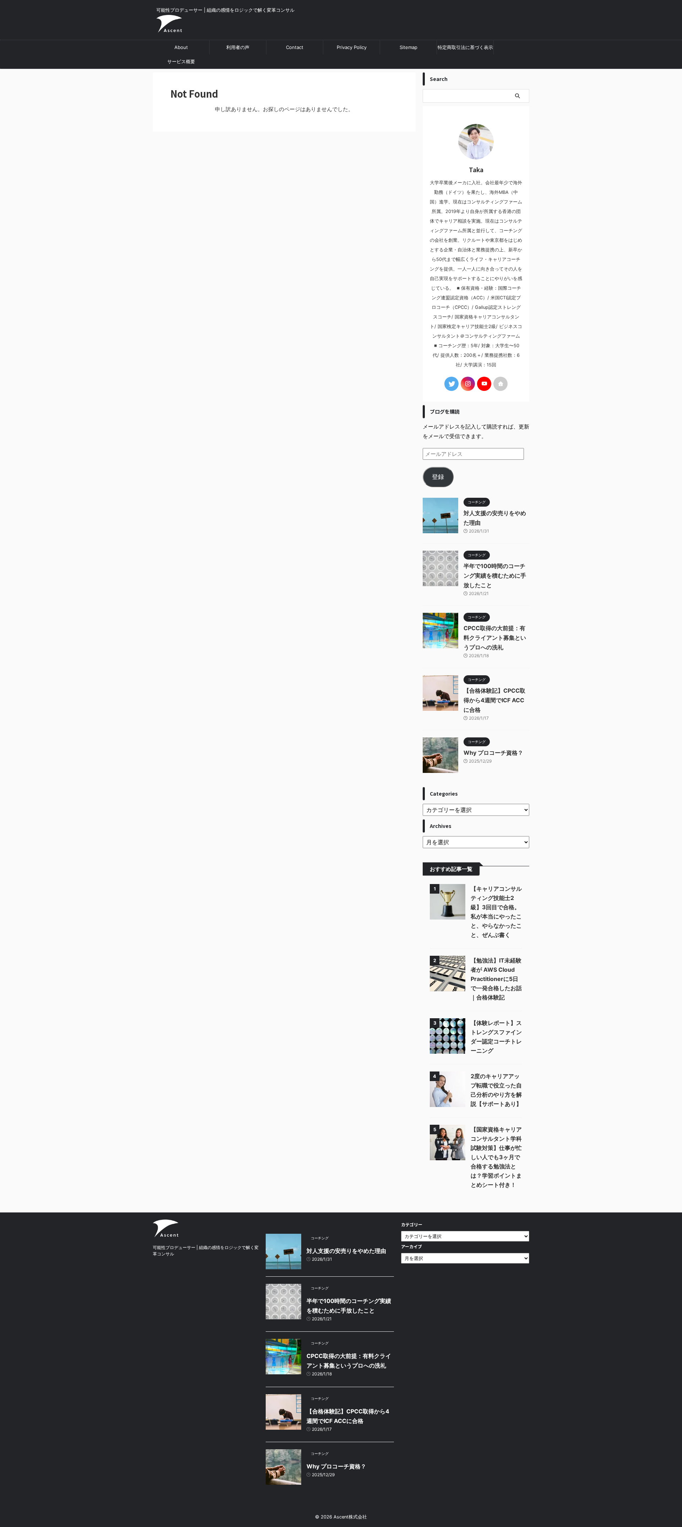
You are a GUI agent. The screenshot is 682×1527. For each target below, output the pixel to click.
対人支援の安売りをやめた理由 (346, 1250)
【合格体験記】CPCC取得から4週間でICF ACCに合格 (494, 700)
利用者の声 (237, 47)
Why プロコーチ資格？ (493, 752)
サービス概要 (181, 61)
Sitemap (408, 47)
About (181, 47)
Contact (294, 47)
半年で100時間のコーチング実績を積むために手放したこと (495, 575)
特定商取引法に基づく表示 (465, 47)
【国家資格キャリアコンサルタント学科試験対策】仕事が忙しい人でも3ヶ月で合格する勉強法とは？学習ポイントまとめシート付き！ (496, 1157)
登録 (438, 476)
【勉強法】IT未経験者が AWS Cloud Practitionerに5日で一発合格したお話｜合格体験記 (496, 979)
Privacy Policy (352, 47)
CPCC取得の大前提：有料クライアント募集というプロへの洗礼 (495, 638)
